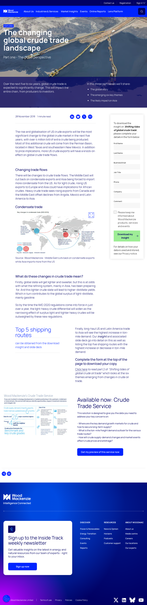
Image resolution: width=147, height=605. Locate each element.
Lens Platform (115, 11)
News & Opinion (111, 528)
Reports (83, 548)
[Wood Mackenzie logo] (10, 11)
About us (129, 528)
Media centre (131, 533)
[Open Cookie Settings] (6, 598)
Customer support (112, 543)
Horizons (108, 533)
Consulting (85, 538)
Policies (68, 600)
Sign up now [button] (22, 566)
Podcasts (108, 538)
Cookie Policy (82, 600)
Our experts (130, 548)
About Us (29, 11)
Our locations (131, 543)
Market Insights (69, 11)
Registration (125, 3)
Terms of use (46, 600)
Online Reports (98, 11)
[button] (141, 11)
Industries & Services (47, 11)
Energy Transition (88, 533)
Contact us (109, 3)
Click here (81, 369)
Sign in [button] (141, 2)
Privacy (58, 600)
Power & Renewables (89, 528)
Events (83, 11)
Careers (129, 538)
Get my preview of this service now (100, 452)
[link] (73, 499)
